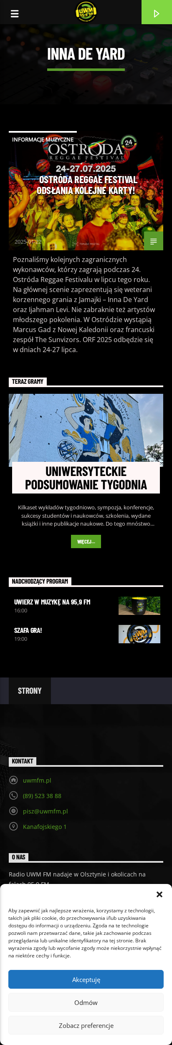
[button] (159, 894)
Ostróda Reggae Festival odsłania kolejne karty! (87, 184)
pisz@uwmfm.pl (45, 811)
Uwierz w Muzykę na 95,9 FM (52, 601)
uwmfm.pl (37, 780)
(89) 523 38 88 (42, 796)
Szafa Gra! (28, 630)
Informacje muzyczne (42, 139)
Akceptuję (86, 979)
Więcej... (86, 541)
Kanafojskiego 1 (45, 827)
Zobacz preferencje (86, 1025)
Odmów (86, 1002)
